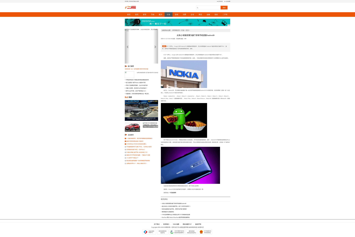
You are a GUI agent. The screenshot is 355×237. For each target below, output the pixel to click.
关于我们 (157, 224)
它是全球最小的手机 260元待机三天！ (136, 152)
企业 (192, 14)
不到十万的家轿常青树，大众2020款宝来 (136, 85)
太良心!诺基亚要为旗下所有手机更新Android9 (173, 203)
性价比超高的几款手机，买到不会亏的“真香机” (174, 209)
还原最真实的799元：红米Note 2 (135, 149)
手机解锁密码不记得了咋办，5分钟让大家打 (138, 146)
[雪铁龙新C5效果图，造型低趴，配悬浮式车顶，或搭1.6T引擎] (132, 126)
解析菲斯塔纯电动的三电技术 (134, 141)
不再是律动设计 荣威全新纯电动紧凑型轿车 (137, 79)
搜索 (224, 7)
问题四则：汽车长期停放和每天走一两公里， (137, 93)
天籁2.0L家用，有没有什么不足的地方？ (136, 88)
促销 (176, 14)
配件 (160, 14)
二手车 (225, 14)
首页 (128, 14)
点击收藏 (227, 1)
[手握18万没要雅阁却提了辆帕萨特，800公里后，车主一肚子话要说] (150, 125)
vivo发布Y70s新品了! (131, 158)
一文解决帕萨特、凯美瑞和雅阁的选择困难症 (138, 138)
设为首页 (220, 1)
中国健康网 (173, 192)
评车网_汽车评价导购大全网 (132, 1)
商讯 (200, 14)
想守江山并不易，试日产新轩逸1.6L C (135, 91)
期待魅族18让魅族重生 (167, 211)
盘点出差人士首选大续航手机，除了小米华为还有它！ (176, 206)
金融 (208, 14)
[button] (127, 46)
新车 (144, 14)
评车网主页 (176, 30)
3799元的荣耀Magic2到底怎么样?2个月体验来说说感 (175, 214)
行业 (168, 14)
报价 (216, 14)
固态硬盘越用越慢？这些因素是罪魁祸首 (137, 160)
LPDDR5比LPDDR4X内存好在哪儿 (135, 144)
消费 (184, 14)
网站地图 (186, 224)
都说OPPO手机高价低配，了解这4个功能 (137, 155)
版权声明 (198, 224)
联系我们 (166, 224)
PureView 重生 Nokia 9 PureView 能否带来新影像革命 (175, 217)
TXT (190, 224)
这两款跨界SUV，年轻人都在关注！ (136, 163)
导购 (152, 14)
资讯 (136, 14)
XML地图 (176, 224)
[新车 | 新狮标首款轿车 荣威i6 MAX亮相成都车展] (141, 110)
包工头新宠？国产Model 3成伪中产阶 (135, 82)
